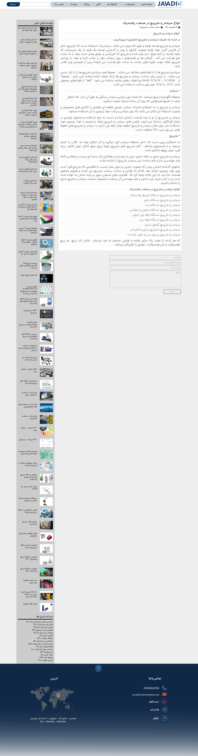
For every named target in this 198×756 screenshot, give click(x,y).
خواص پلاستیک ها (43, 627)
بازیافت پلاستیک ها (43, 633)
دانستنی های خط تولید (42, 649)
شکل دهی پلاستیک (43, 624)
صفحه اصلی (146, 4)
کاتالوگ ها (112, 4)
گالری (98, 4)
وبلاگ (86, 4)
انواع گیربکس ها (44, 646)
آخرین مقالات (45, 660)
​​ (53, 720)
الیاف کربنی (47, 655)
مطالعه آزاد (46, 657)
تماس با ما (59, 4)
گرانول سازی (46, 635)
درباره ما (73, 4)
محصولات (130, 4)
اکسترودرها (46, 652)
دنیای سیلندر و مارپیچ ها (150, 27)
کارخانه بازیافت (45, 638)
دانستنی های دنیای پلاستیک (39, 622)
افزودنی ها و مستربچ (42, 630)
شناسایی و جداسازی (43, 641)
